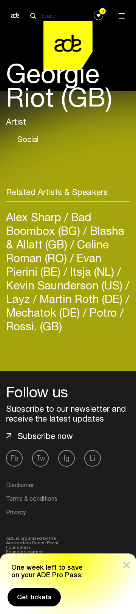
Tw (40, 458)
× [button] (126, 563)
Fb (14, 458)
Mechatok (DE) (44, 312)
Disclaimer (20, 485)
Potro (103, 312)
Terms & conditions (31, 498)
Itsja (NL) (92, 271)
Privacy (16, 512)
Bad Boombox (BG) (48, 223)
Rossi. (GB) (34, 326)
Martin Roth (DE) (81, 298)
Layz (19, 298)
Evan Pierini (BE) (54, 264)
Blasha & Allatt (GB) (65, 237)
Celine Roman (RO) (57, 250)
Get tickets (34, 597)
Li (92, 458)
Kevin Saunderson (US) (65, 285)
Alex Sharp (35, 216)
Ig (67, 458)
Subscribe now (45, 436)
